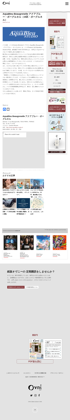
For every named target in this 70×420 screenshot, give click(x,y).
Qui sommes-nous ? (35, 377)
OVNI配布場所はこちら (32, 287)
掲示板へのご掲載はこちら (56, 92)
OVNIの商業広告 (41, 373)
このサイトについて (13, 373)
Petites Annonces (57, 71)
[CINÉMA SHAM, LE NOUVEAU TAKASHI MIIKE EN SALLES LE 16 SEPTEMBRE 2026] (24, 258)
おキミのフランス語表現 (57, 152)
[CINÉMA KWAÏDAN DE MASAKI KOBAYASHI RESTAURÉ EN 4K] (8, 258)
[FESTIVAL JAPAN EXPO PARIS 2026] (40, 258)
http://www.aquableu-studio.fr (14, 127)
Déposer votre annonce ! (56, 89)
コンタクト (27, 373)
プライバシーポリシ (57, 373)
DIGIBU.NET (17, 230)
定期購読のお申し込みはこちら (16, 287)
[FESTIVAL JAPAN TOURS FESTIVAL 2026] (57, 258)
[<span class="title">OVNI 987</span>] (57, 42)
